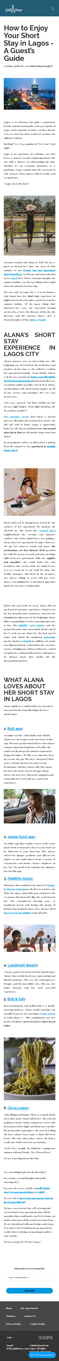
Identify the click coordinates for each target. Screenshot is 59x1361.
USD (9, 1337)
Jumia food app (21, 836)
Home (9, 1308)
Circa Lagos (18, 1108)
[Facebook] (44, 1337)
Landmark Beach (22, 965)
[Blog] (40, 1337)
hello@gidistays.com (18, 1348)
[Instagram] (47, 1337)
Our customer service (16, 416)
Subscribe (29, 1290)
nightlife (22, 625)
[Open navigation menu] (52, 9)
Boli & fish (16, 999)
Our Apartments (29, 1308)
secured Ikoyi (47, 530)
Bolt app (14, 728)
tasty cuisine (36, 625)
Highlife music (20, 878)
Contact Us (30, 1316)
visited (13, 278)
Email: (10, 1345)
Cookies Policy (38, 1323)
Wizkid (26, 641)
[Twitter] (51, 1337)
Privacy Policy (13, 1323)
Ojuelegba (49, 637)
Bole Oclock (48, 1013)
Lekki (40, 1192)
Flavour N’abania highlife (17, 912)
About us (10, 1316)
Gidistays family (37, 319)
